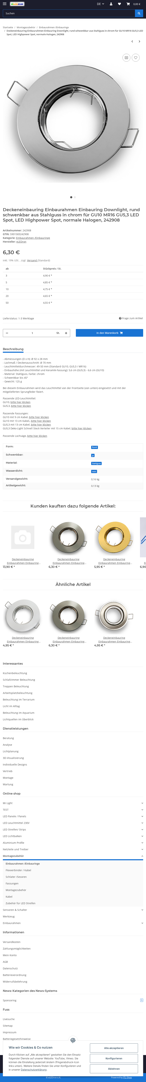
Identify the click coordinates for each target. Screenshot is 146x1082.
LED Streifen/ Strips (14, 829)
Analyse (7, 744)
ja (93, 455)
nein (94, 471)
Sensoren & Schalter (15, 910)
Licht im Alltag (11, 706)
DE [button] (99, 4)
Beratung (8, 738)
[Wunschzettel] (119, 3)
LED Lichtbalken (12, 836)
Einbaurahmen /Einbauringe (33, 238)
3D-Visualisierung (13, 758)
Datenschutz (10, 968)
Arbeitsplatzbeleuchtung (17, 693)
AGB (5, 961)
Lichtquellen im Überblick (18, 719)
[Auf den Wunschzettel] (136, 58)
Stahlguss (96, 463)
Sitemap (8, 1025)
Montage (8, 777)
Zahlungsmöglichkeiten (17, 948)
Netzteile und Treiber (15, 849)
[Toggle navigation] (4, 2)
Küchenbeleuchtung (15, 673)
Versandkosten (11, 942)
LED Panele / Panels (14, 816)
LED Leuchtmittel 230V (16, 823)
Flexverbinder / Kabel (18, 870)
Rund (94, 447)
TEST (6, 809)
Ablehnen (114, 1068)
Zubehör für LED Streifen (20, 903)
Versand (32, 260)
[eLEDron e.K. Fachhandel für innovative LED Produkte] (17, 4)
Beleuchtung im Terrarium (19, 699)
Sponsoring (72, 1000)
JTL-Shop (127, 1077)
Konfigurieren (114, 1058)
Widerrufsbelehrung (15, 981)
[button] (111, 3)
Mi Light (7, 803)
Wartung (8, 784)
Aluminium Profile (13, 842)
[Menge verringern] (7, 333)
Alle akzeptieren (114, 1048)
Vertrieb (7, 771)
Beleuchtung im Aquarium (18, 712)
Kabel (9, 896)
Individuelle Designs (15, 764)
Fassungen (12, 883)
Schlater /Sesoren (16, 876)
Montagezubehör (13, 856)
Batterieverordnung (14, 975)
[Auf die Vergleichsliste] (126, 58)
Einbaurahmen (12, 923)
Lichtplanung (11, 751)
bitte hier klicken (20, 402)
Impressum (9, 1032)
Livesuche (9, 1019)
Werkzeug (9, 916)
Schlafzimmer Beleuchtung (19, 679)
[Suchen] (139, 13)
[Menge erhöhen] (66, 333)
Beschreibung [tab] (13, 349)
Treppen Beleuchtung (16, 686)
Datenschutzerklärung (34, 1069)
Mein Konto (10, 955)
